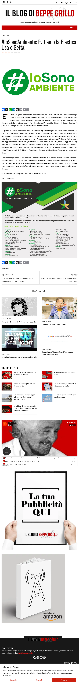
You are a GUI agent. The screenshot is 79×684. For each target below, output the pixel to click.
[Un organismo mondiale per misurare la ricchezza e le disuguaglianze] (7, 397)
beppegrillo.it (6, 53)
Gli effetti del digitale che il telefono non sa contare (65, 385)
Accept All (64, 680)
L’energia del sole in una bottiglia (54, 324)
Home (3, 35)
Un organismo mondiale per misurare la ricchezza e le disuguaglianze (24, 397)
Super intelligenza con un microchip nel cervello (19, 357)
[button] (5, 2)
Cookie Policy (8, 675)
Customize (13, 680)
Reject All (39, 680)
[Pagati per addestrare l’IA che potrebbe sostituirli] (7, 375)
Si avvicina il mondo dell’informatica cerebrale (19, 322)
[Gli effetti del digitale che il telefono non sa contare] (47, 386)
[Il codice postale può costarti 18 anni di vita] (7, 386)
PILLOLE (8, 35)
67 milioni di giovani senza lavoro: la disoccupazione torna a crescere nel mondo (25, 408)
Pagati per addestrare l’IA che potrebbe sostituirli (25, 373)
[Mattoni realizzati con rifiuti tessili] (47, 375)
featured (6, 268)
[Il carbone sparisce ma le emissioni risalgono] (47, 397)
